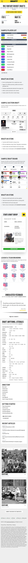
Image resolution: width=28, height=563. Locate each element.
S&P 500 (17, 342)
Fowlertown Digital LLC (10, 522)
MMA (3, 353)
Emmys (11, 328)
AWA (10, 376)
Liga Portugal (22, 361)
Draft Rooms (4, 390)
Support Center (7, 416)
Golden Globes (15, 328)
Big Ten (16, 344)
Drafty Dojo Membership (7, 413)
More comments (14, 316)
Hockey (3, 349)
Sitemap (14, 524)
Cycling (3, 341)
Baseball (4, 334)
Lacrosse (4, 351)
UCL (22, 363)
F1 (9, 358)
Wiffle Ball (4, 376)
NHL (10, 349)
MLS (13, 363)
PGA (13, 348)
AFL (16, 327)
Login (14, 218)
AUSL (10, 367)
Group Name (5, 474)
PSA (10, 369)
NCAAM (16, 335)
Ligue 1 (10, 363)
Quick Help (6, 418)
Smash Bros (20, 379)
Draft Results (5, 392)
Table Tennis (5, 371)
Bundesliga (11, 361)
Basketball (4, 335)
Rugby (3, 360)
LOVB (13, 374)
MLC (12, 339)
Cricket (3, 339)
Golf (3, 348)
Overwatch (11, 379)
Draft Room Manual (6, 411)
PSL (14, 339)
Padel (3, 355)
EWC (10, 377)
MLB (10, 334)
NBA (13, 335)
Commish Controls (6, 409)
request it (20, 323)
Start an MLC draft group (14, 12)
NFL (25, 344)
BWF (10, 332)
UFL (12, 346)
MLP (10, 356)
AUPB (10, 335)
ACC (10, 344)
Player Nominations (6, 406)
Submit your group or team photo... (14, 511)
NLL (10, 351)
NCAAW (19, 335)
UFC (10, 353)
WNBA (23, 335)
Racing (3, 358)
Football (4, 344)
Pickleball (4, 356)
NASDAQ (11, 342)
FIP (9, 355)
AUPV (10, 374)
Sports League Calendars (7, 399)
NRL (10, 360)
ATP (10, 372)
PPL (12, 355)
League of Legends (15, 377)
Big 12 (13, 344)
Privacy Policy (3, 524)
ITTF (11, 371)
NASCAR (12, 358)
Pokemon (16, 379)
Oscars (11, 330)
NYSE (14, 342)
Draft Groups (5, 388)
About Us (4, 393)
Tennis (3, 372)
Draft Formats (5, 407)
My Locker (4, 387)
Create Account (14, 249)
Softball (4, 367)
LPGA (10, 348)
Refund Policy (9, 524)
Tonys (14, 330)
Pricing (3, 395)
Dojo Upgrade (5, 397)
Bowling (4, 337)
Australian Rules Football (7, 327)
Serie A (19, 363)
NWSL (16, 363)
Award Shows (3, 329)
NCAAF (22, 344)
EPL (14, 361)
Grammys (21, 328)
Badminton (4, 332)
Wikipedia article (20, 241)
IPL (9, 339)
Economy (4, 342)
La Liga (17, 361)
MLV (16, 374)
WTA (12, 372)
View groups (17, 21)
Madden (21, 377)
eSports (4, 377)
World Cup (11, 365)
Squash (3, 369)
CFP (19, 344)
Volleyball (4, 374)
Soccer (3, 361)
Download (5, 72)
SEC (10, 346)
